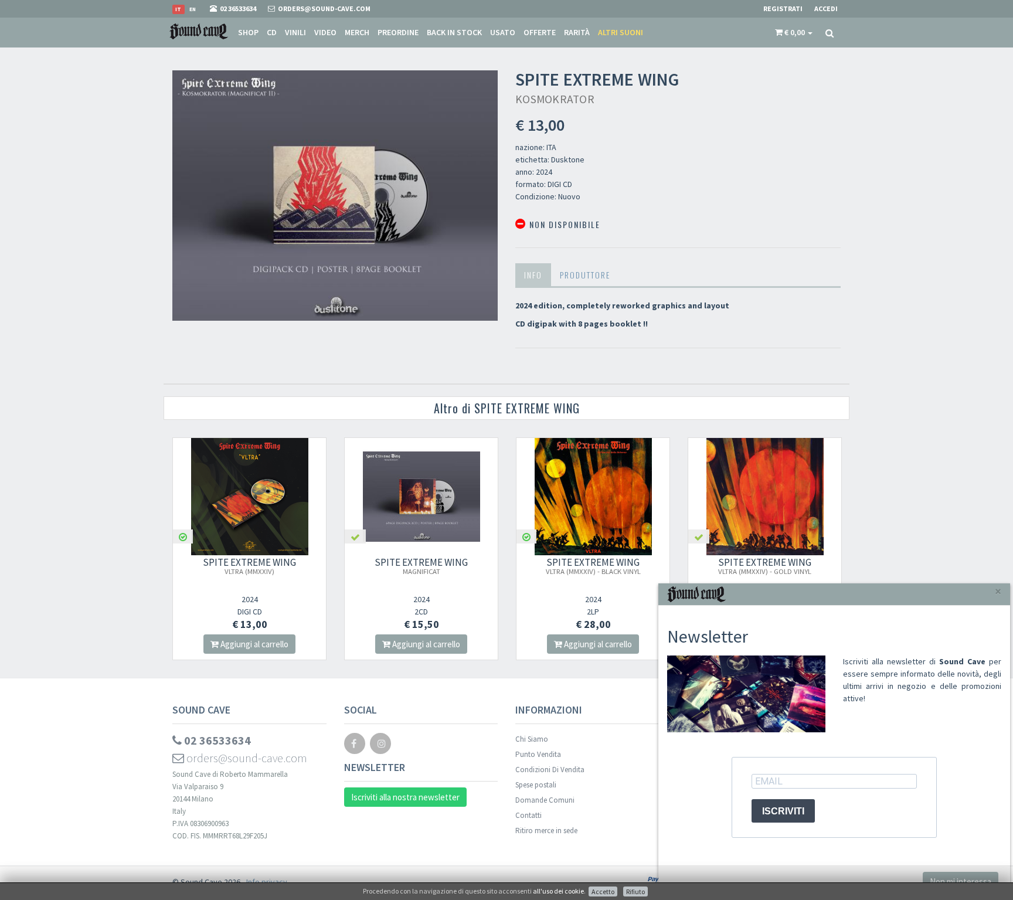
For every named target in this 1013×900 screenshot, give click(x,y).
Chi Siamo (531, 739)
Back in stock (454, 32)
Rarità (577, 32)
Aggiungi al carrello (253, 644)
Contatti (528, 815)
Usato (502, 32)
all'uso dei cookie (558, 891)
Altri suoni (620, 32)
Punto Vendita (538, 754)
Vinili (295, 32)
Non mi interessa (960, 881)
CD (272, 32)
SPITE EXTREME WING (249, 566)
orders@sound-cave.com (245, 757)
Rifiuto (635, 891)
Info (533, 275)
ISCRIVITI (783, 811)
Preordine (398, 32)
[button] (793, 32)
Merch (357, 32)
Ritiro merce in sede (546, 831)
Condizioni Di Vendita (549, 770)
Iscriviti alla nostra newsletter (405, 797)
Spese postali (535, 785)
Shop (248, 32)
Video (325, 32)
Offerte (540, 32)
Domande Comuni (545, 800)
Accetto (603, 891)
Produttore (585, 275)
